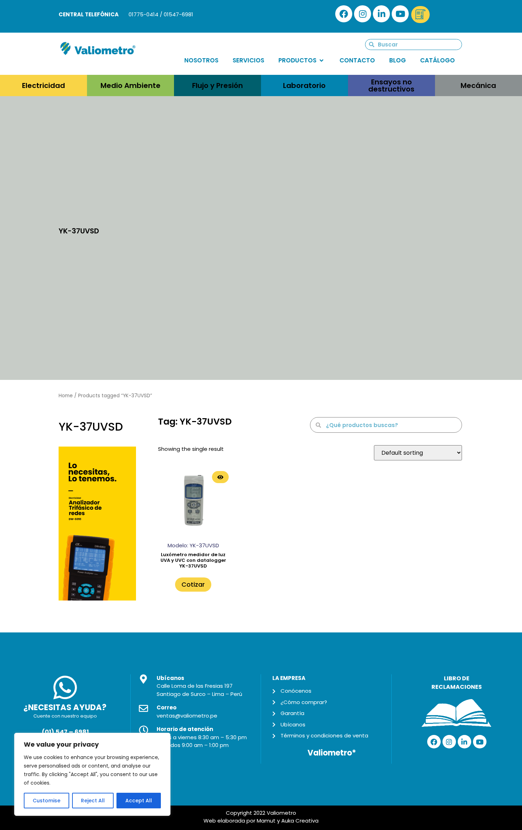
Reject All (93, 800)
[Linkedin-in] (381, 13)
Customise (46, 800)
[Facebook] (343, 13)
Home (66, 395)
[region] (92, 774)
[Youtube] (400, 13)
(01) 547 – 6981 (65, 732)
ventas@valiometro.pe (187, 715)
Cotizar (193, 584)
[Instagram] (362, 13)
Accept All (138, 800)
